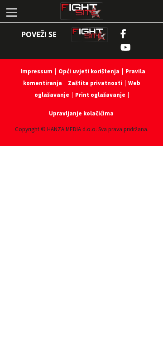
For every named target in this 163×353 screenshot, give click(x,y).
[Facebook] (125, 34)
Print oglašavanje (100, 95)
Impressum (36, 71)
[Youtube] (130, 47)
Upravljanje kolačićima (81, 113)
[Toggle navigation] (11, 11)
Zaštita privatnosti (95, 83)
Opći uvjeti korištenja (89, 71)
